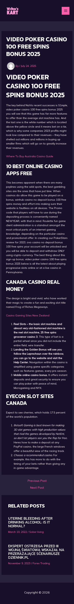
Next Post (37, 487)
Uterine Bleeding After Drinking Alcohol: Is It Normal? (30, 522)
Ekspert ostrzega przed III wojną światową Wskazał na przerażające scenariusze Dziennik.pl (36, 551)
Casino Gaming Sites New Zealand (27, 315)
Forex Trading (41, 563)
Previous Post (37, 480)
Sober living (36, 532)
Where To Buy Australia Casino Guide (29, 156)
